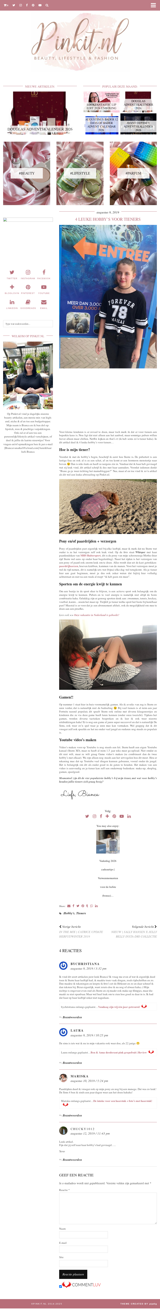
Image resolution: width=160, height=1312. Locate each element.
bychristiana (85, 963)
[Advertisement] (108, 398)
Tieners (81, 913)
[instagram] (20, 5)
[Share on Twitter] (77, 906)
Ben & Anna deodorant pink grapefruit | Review (119, 1052)
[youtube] (40, 5)
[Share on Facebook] (73, 906)
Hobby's (69, 913)
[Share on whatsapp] (91, 906)
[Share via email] (68, 906)
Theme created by (138, 1304)
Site (61, 1257)
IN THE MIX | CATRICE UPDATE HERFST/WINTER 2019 (81, 931)
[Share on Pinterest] (82, 906)
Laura (77, 1030)
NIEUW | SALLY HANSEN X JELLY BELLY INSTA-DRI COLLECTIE (134, 931)
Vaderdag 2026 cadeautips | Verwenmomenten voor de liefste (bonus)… (108, 878)
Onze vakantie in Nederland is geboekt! (96, 615)
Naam (62, 1228)
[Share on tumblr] (87, 906)
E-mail (63, 1243)
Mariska (80, 1076)
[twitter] (13, 5)
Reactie (64, 1190)
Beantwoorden (72, 1017)
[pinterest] (33, 5)
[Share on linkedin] (96, 906)
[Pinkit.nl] (80, 38)
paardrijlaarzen (68, 566)
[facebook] (27, 5)
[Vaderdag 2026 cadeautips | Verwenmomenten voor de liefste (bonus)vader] (108, 842)
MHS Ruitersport (90, 555)
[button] (154, 5)
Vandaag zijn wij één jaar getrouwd (119, 1007)
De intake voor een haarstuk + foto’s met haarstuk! (122, 1101)
